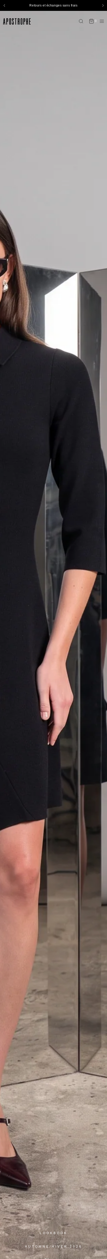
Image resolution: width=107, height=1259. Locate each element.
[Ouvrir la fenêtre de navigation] (100, 21)
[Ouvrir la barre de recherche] (82, 21)
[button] (4, 5)
